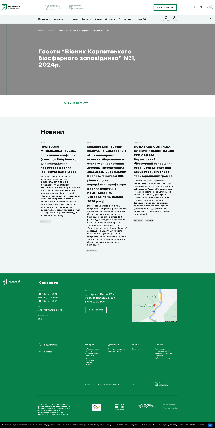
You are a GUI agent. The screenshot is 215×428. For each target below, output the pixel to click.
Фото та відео (125, 19)
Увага (174, 21)
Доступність (89, 360)
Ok (210, 425)
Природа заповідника (116, 349)
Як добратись (95, 310)
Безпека (48, 352)
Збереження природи (116, 351)
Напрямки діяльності (163, 351)
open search (211, 19)
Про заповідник (161, 349)
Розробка (170, 408)
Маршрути (89, 351)
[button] (201, 7)
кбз (40, 319)
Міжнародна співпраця (163, 353)
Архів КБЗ (142, 19)
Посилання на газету (75, 103)
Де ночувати (89, 356)
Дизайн (165, 405)
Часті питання (90, 367)
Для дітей (88, 362)
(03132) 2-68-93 (48, 294)
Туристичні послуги (92, 353)
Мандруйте (43, 19)
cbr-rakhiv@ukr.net (50, 310)
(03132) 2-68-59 (48, 297)
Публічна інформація (163, 358)
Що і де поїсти (90, 358)
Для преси (159, 356)
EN (207, 7)
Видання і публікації (104, 19)
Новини (75, 19)
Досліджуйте (59, 19)
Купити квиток (165, 7)
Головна (41, 31)
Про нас (84, 19)
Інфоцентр (166, 21)
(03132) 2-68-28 (48, 301)
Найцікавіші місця (92, 349)
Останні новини (137, 349)
